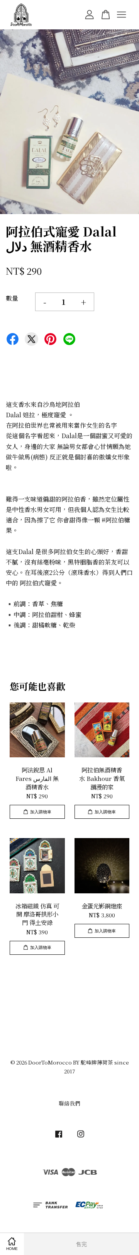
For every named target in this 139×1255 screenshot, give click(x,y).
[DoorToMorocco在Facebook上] (58, 1137)
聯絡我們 (69, 1103)
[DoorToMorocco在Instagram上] (80, 1137)
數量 (12, 298)
